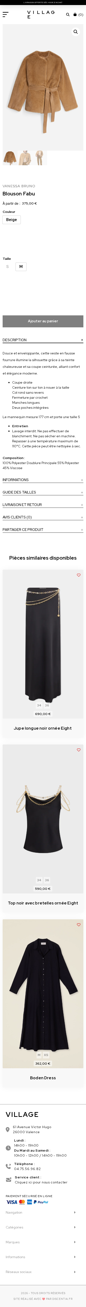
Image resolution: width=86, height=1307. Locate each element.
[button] (6, 15)
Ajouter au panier (43, 321)
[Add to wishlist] (78, 575)
